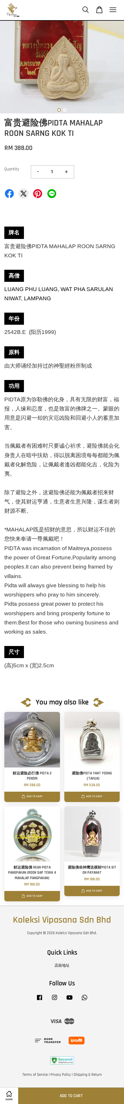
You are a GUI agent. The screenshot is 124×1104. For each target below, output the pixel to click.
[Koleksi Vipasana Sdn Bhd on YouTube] (69, 1000)
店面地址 (62, 965)
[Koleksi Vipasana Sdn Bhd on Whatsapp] (84, 1000)
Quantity (11, 169)
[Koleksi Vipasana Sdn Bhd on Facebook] (39, 1000)
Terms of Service (35, 1074)
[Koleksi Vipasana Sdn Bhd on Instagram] (54, 1000)
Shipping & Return (88, 1074)
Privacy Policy (60, 1074)
